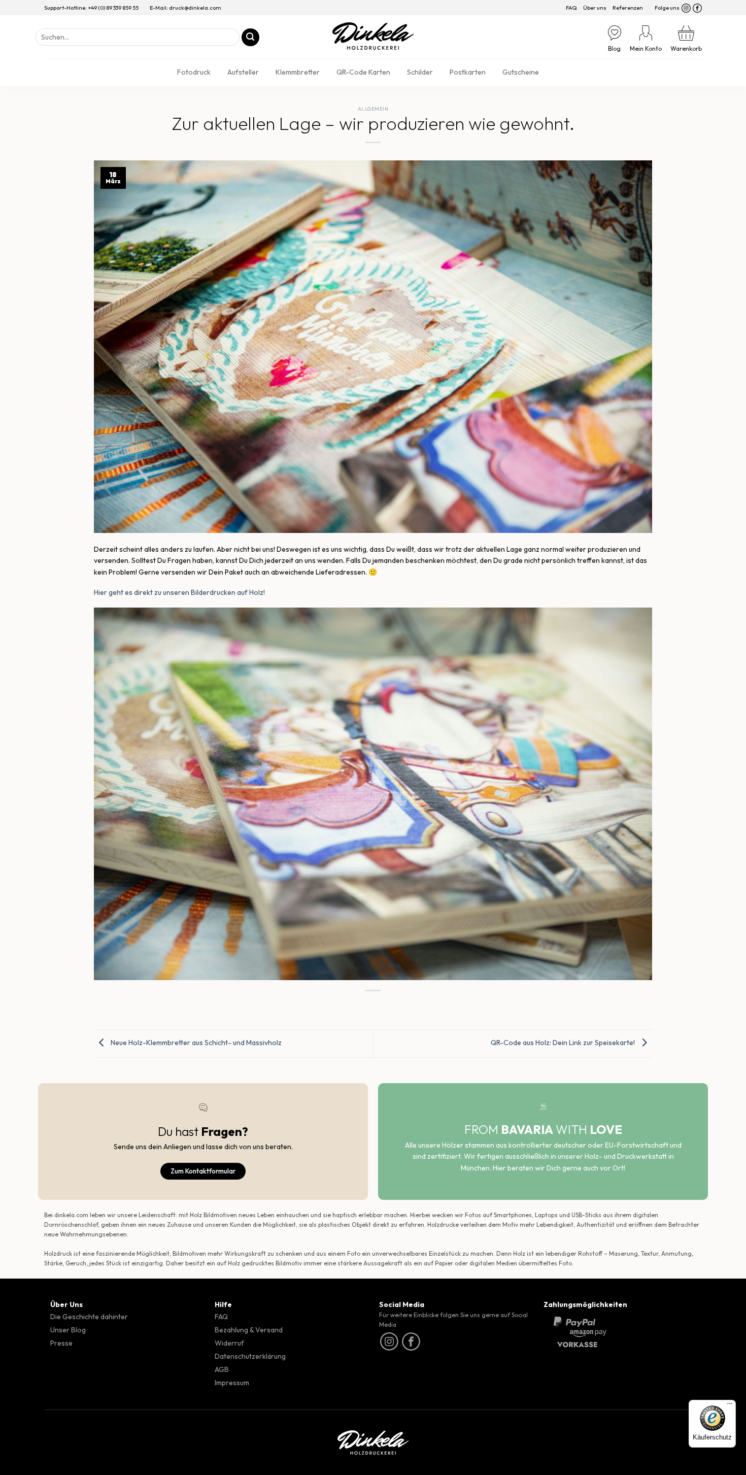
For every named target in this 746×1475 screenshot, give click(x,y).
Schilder (420, 72)
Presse (61, 1343)
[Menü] (730, 1406)
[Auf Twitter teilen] (354, 1005)
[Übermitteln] (250, 37)
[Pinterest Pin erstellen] (392, 1005)
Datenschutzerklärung (250, 1356)
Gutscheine (520, 72)
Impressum (232, 1382)
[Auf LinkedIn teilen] (411, 1005)
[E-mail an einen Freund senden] (373, 1005)
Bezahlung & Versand (249, 1329)
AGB (222, 1369)
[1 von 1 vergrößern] (632, 624)
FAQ (571, 7)
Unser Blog (68, 1329)
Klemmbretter (298, 72)
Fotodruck (194, 72)
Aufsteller (243, 72)
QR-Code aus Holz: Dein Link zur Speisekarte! (563, 1042)
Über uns (594, 7)
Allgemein (373, 109)
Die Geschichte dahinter (89, 1316)
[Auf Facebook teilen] (335, 1005)
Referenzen (628, 7)
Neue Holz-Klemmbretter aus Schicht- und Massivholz (195, 1042)
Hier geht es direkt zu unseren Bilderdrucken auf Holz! (179, 592)
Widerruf (229, 1343)
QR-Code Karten (363, 72)
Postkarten (468, 72)
